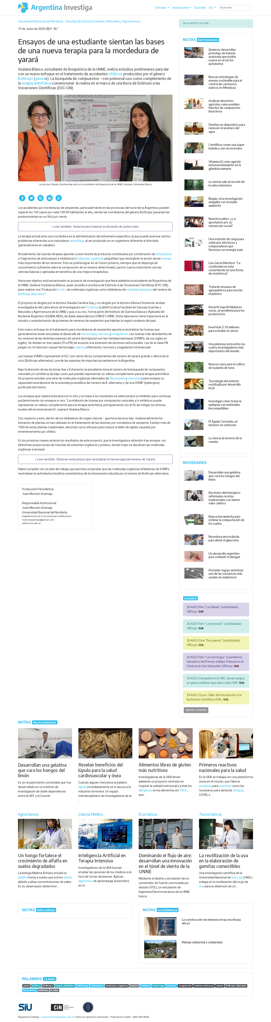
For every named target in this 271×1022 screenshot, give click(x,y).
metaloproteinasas (139, 289)
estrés (68, 877)
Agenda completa (196, 710)
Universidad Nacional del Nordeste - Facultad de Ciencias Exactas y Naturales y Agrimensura (79, 21)
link (201, 611)
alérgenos (145, 790)
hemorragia (89, 334)
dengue (238, 790)
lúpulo (82, 787)
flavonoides (117, 378)
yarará (40, 79)
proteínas (205, 786)
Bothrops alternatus (31, 294)
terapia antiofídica (36, 83)
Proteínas (91, 307)
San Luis (237, 877)
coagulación (120, 334)
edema (80, 347)
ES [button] (211, 7)
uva (201, 886)
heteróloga (76, 240)
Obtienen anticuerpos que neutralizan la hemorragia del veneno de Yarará (105, 459)
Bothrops (25, 79)
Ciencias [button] (161, 7)
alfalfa (22, 877)
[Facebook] (22, 198)
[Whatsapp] (58, 198)
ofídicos (115, 74)
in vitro (61, 289)
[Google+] (40, 198)
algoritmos (85, 881)
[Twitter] (31, 198)
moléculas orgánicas (90, 258)
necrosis (103, 334)
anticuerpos (164, 254)
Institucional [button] (180, 7)
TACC (183, 790)
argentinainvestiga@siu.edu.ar (57, 1017)
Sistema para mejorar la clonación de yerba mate (105, 226)
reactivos (225, 786)
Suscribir (200, 7)
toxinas (166, 258)
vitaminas (134, 378)
